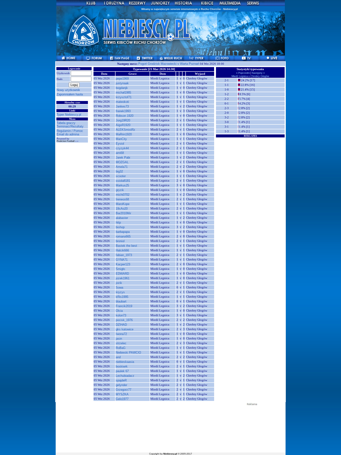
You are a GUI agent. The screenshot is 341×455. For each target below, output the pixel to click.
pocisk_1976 (124, 320)
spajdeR (121, 380)
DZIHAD (121, 324)
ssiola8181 (123, 180)
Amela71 (122, 167)
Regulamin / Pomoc (70, 131)
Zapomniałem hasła (70, 94)
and (118, 357)
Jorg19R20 (123, 120)
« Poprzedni (243, 73)
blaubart (121, 301)
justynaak (122, 83)
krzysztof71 (124, 97)
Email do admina (68, 134)
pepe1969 (122, 78)
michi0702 (122, 194)
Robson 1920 (124, 115)
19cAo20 (122, 208)
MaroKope (122, 204)
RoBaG (120, 348)
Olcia (119, 310)
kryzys (120, 292)
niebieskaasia (125, 362)
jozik (119, 283)
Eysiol (120, 143)
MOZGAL (122, 162)
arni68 (120, 153)
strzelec (121, 343)
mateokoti (122, 102)
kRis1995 (122, 297)
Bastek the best (126, 245)
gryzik (120, 190)
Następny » (258, 73)
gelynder (121, 385)
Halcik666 (122, 250)
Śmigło (120, 269)
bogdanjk (122, 88)
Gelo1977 (122, 399)
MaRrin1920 (124, 134)
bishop (120, 227)
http (118, 222)
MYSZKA (122, 394)
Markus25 (122, 185)
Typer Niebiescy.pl (69, 114)
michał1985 (123, 92)
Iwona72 (121, 334)
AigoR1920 (123, 125)
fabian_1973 (124, 255)
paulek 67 (122, 371)
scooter (121, 176)
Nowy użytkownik (68, 90)
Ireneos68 (122, 199)
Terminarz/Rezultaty (70, 126)
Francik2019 (124, 306)
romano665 (123, 236)
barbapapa (123, 232)
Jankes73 (122, 106)
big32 (119, 171)
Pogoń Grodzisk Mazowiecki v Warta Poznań (169, 63)
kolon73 (121, 315)
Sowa (119, 287)
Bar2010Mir (123, 213)
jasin (119, 338)
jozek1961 (122, 278)
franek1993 (123, 111)
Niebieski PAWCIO (128, 352)
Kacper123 (123, 264)
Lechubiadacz (125, 375)
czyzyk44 (122, 148)
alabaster (122, 218)
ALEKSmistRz (125, 129)
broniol (120, 241)
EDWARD (122, 273)
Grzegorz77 (123, 389)
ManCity (121, 139)
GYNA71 (122, 259)
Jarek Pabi (123, 157)
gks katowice (124, 329)
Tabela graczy (66, 123)
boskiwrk (122, 366)
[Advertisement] (250, 167)
